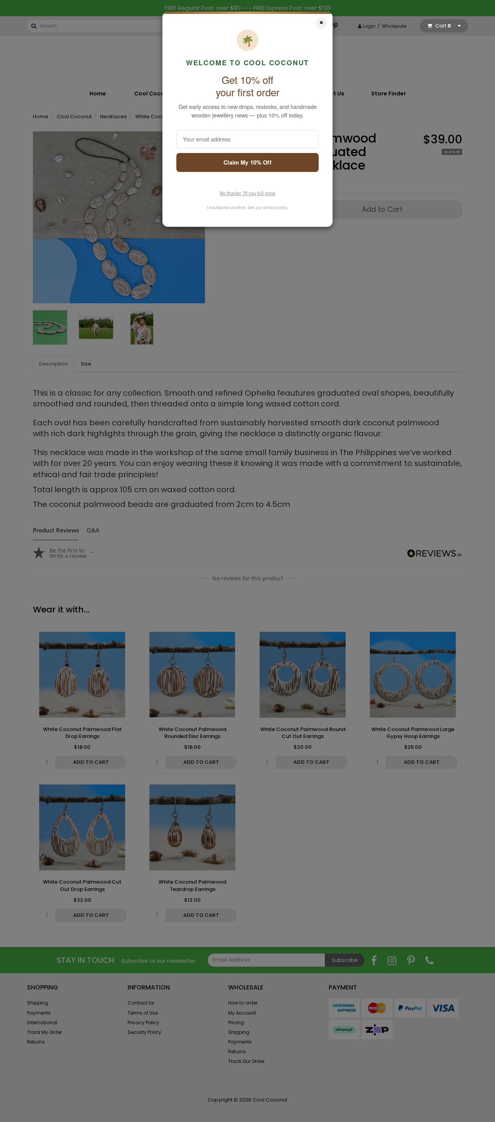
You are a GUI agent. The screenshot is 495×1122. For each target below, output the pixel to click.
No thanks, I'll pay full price (247, 193)
